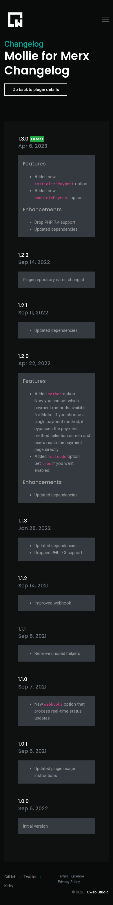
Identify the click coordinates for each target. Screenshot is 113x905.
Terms (63, 876)
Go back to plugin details (35, 89)
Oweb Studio (98, 892)
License (77, 876)
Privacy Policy (69, 882)
